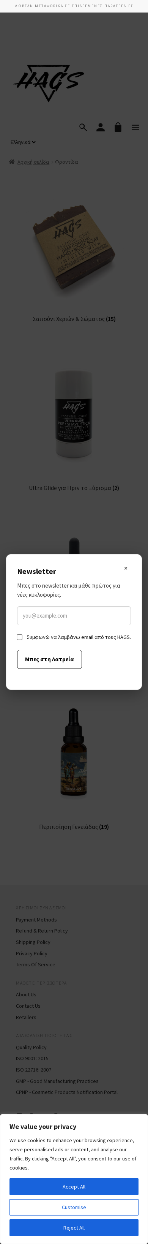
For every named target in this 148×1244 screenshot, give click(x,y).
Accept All (74, 1186)
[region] (74, 1179)
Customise (74, 1207)
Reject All (74, 1227)
